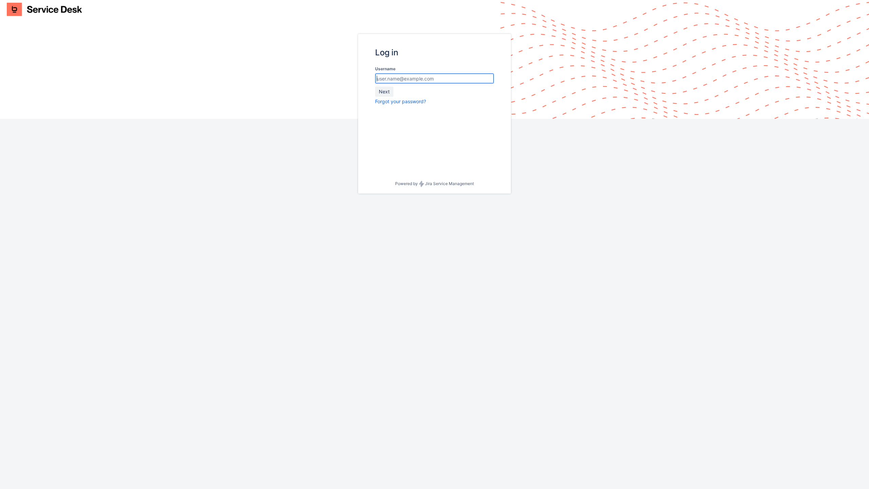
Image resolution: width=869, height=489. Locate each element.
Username (385, 68)
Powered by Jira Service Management (434, 183)
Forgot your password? (400, 101)
